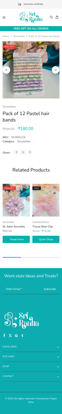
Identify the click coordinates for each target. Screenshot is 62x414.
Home (6, 36)
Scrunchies (19, 36)
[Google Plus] (16, 336)
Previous (6, 70)
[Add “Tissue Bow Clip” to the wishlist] (54, 187)
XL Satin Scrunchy (14, 226)
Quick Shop (46, 239)
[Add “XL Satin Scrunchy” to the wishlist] (25, 187)
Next (55, 70)
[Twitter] (10, 336)
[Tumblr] (22, 336)
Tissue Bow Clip (42, 226)
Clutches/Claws (40, 222)
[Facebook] (4, 336)
